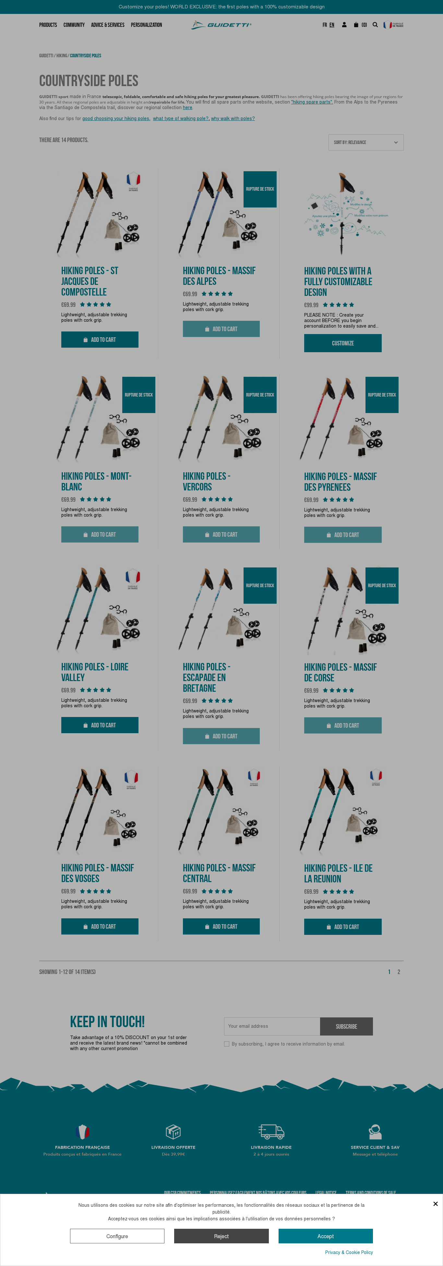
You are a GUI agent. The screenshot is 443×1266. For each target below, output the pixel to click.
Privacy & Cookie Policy (349, 1252)
